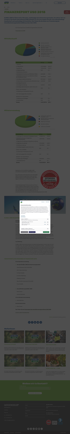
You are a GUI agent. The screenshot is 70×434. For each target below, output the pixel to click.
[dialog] (35, 217)
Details (45, 222)
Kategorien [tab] (23, 215)
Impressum (43, 201)
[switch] (48, 219)
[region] (35, 217)
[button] (47, 222)
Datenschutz (47, 201)
